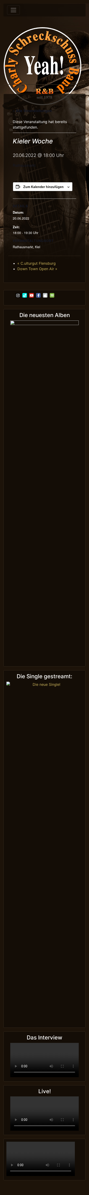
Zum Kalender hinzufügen (43, 186)
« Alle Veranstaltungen (32, 110)
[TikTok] (24, 295)
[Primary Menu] (13, 10)
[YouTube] (31, 295)
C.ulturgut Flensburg (36, 263)
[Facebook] (38, 295)
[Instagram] (18, 295)
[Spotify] (52, 295)
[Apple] (45, 295)
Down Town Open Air (37, 268)
